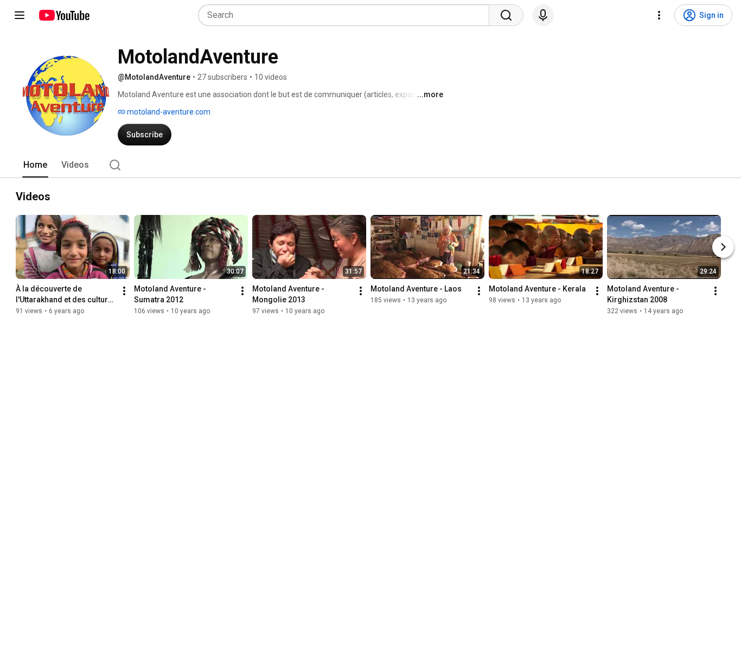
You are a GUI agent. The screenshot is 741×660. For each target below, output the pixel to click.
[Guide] (19, 15)
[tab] (35, 165)
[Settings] (659, 15)
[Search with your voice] (543, 15)
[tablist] (370, 165)
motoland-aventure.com (167, 111)
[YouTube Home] (63, 15)
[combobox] (347, 15)
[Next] (723, 247)
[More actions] (124, 291)
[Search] (506, 15)
